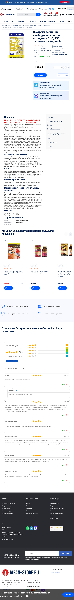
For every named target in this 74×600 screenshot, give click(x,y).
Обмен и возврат (6, 527)
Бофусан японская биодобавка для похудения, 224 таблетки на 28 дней (14, 272)
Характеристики (52, 142)
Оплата (52, 516)
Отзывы (49, 146)
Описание (50, 117)
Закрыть (64, 2)
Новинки (61, 21)
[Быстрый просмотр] (5, 265)
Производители (54, 503)
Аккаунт (28, 503)
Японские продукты (7, 511)
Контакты (33, 21)
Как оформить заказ (7, 539)
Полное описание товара (60, 54)
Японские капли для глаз (9, 503)
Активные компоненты (54, 121)
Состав (49, 125)
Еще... (70, 21)
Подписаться (65, 553)
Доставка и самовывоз (47, 21)
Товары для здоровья (8, 506)
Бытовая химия (6, 508)
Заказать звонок (70, 8)
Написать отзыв (12, 360)
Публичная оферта (7, 530)
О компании (22, 21)
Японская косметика (7, 513)
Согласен (68, 594)
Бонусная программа (32, 513)
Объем (49, 138)
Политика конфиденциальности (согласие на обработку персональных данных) (12, 534)
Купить (40, 75)
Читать (45, 46)
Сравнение (29, 506)
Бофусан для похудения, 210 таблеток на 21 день (40, 272)
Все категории (8, 21)
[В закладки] (68, 67)
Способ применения (53, 129)
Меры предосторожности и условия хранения (56, 133)
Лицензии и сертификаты (57, 508)
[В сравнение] (64, 67)
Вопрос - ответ (54, 518)
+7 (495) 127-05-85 (57, 570)
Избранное (29, 508)
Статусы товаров (54, 506)
